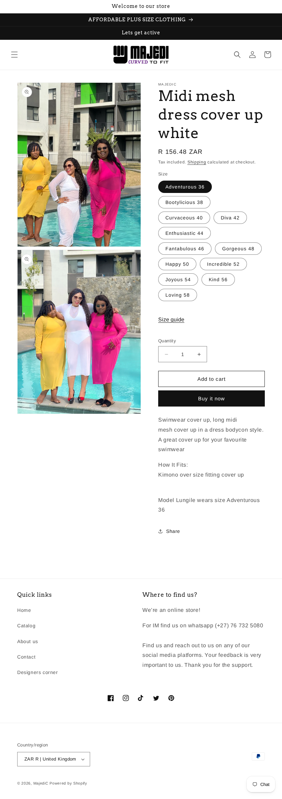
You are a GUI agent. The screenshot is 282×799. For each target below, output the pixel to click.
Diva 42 (230, 217)
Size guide (171, 319)
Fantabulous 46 (184, 248)
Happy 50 (177, 264)
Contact (26, 657)
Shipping (196, 162)
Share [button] (173, 531)
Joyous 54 (178, 279)
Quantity (167, 340)
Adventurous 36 (185, 187)
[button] (14, 54)
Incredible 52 (223, 264)
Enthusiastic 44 (184, 233)
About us (27, 641)
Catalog (26, 625)
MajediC (40, 783)
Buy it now (211, 398)
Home (24, 610)
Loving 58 (177, 295)
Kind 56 (218, 279)
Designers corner (37, 672)
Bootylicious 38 (184, 202)
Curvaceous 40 (184, 217)
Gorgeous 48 (238, 248)
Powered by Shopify (68, 783)
